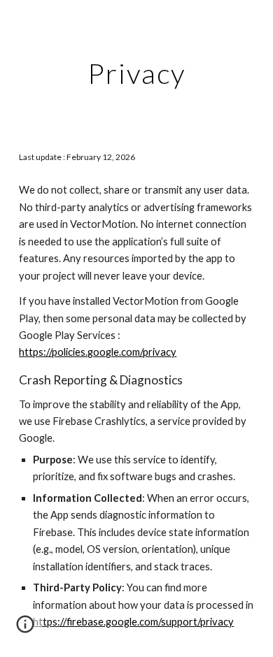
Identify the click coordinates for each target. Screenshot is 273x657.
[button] (25, 629)
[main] (136, 73)
